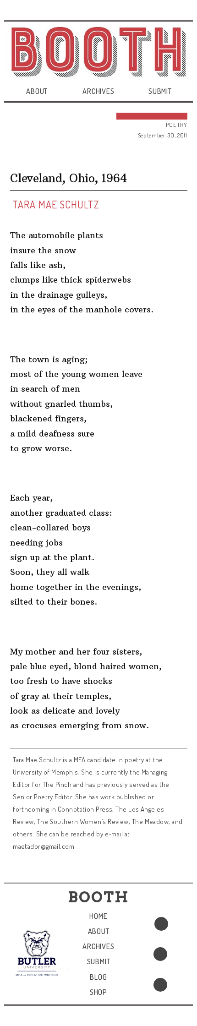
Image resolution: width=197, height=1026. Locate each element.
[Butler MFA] (37, 953)
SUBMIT (160, 91)
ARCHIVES (98, 91)
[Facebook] (161, 924)
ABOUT (37, 91)
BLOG (98, 977)
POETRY (176, 124)
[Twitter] (160, 954)
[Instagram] (160, 985)
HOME (98, 916)
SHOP (98, 992)
